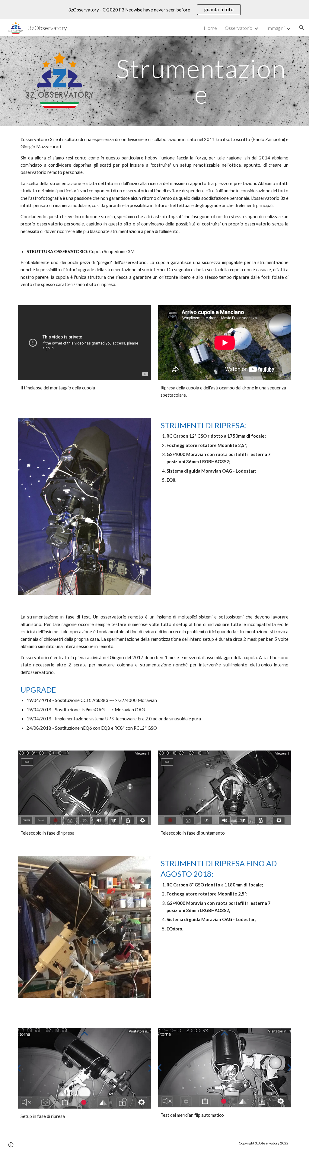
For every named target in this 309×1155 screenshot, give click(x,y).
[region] (154, 9)
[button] (302, 27)
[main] (201, 81)
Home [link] (210, 28)
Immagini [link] (275, 28)
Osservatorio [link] (238, 28)
